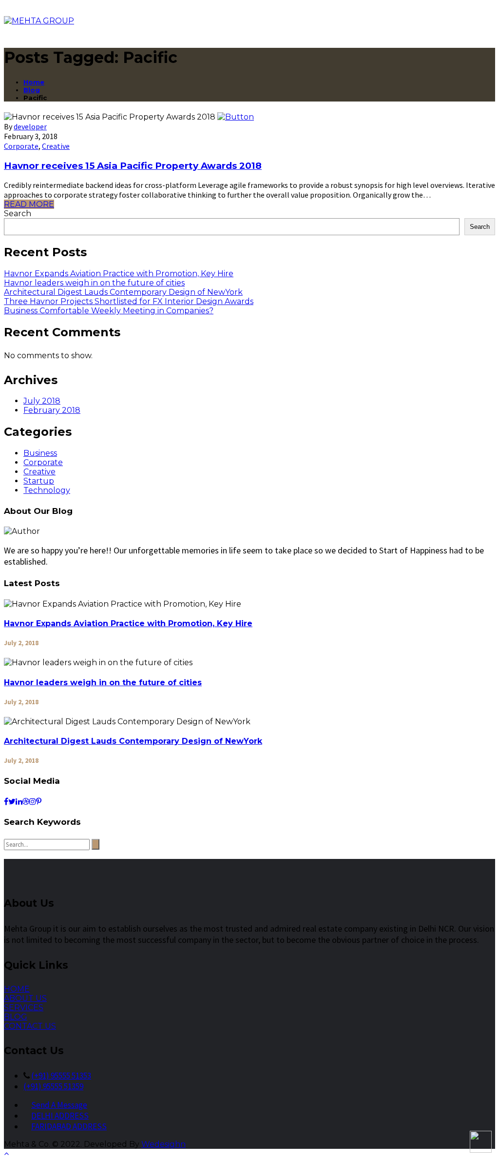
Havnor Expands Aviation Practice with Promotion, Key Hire (118, 273)
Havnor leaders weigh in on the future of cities (94, 282)
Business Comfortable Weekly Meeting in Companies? (108, 310)
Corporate (21, 146)
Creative (56, 146)
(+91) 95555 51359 (53, 1086)
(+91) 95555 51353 (61, 1075)
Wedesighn (163, 1144)
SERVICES (23, 1007)
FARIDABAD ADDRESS (69, 1126)
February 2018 (51, 410)
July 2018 (41, 401)
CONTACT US (30, 1026)
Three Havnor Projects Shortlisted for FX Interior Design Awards (128, 301)
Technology (46, 490)
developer (30, 126)
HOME (17, 989)
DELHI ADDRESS (60, 1115)
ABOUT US (25, 998)
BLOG (15, 1016)
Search (17, 213)
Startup (38, 481)
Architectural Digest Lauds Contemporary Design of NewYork (123, 292)
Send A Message (59, 1105)
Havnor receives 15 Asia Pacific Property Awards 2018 (133, 165)
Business (40, 453)
